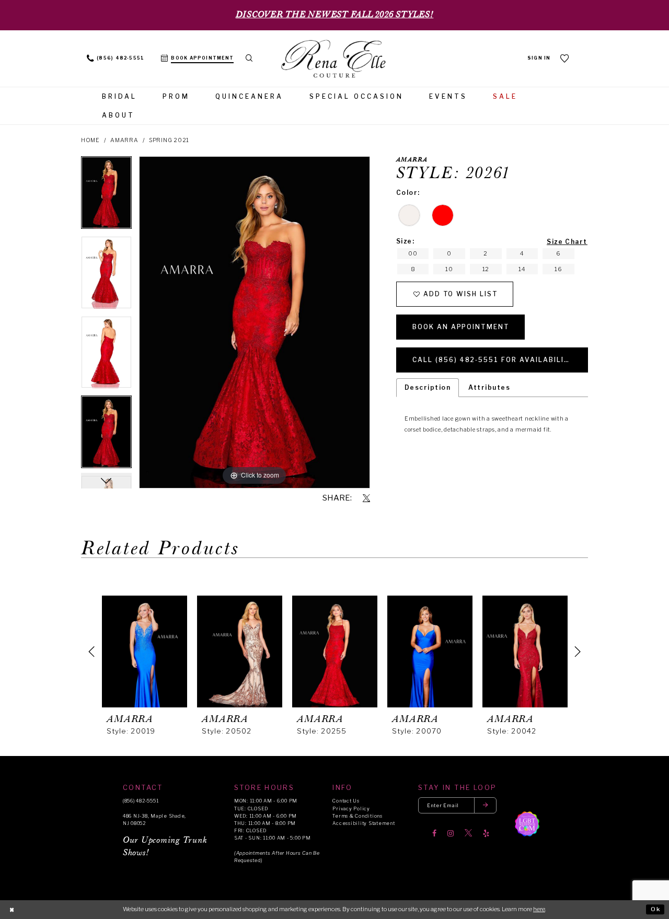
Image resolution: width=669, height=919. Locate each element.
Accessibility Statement (363, 823)
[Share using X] (366, 498)
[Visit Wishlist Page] (565, 58)
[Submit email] (485, 805)
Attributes (489, 387)
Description (428, 387)
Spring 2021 (169, 140)
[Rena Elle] (334, 59)
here (539, 909)
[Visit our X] (468, 833)
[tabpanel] (106, 196)
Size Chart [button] (567, 242)
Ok (656, 909)
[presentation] (144, 651)
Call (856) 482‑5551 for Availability (493, 360)
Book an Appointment (461, 327)
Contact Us (345, 801)
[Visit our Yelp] (486, 833)
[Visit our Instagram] (450, 833)
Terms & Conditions (357, 816)
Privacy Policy (351, 808)
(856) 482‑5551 (140, 801)
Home (90, 140)
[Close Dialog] (12, 909)
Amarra (124, 140)
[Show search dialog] (249, 58)
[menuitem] (116, 58)
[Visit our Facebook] (434, 833)
